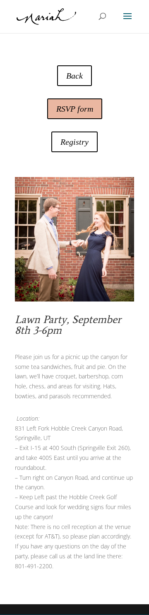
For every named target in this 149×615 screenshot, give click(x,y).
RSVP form (74, 108)
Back (74, 75)
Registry (74, 141)
